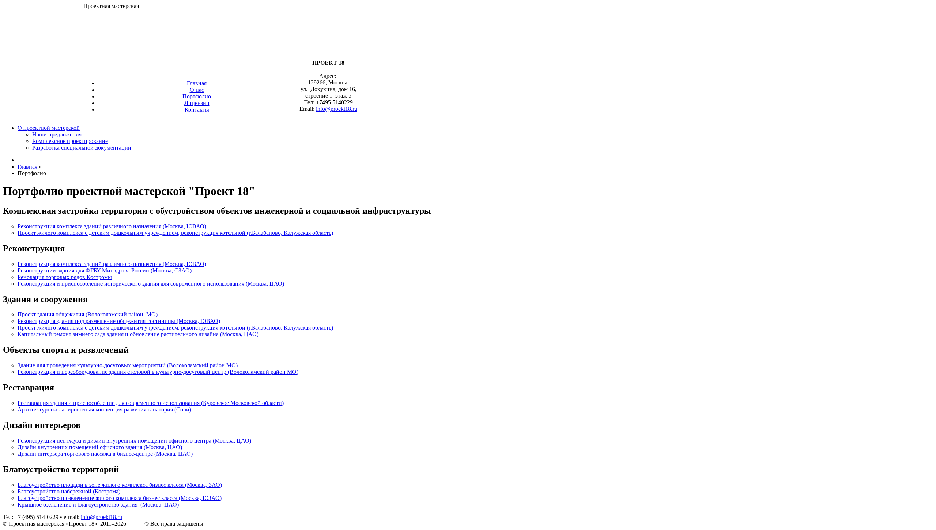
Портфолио (196, 96)
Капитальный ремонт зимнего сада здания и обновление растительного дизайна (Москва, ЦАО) (138, 334)
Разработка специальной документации (81, 147)
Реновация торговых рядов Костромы (65, 277)
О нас (197, 90)
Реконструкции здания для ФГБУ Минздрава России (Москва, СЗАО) (105, 270)
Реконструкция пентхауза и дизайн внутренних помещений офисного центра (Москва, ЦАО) (134, 440)
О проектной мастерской (49, 128)
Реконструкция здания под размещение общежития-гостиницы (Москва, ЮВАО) (119, 321)
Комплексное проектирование (70, 141)
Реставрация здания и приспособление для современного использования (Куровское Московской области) (151, 403)
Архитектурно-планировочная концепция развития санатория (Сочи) (104, 409)
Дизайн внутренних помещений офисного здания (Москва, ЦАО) (100, 447)
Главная (197, 83)
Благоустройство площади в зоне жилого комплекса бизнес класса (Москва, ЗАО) (120, 485)
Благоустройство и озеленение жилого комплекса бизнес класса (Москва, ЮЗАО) (120, 498)
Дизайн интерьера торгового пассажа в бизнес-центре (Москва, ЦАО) (105, 454)
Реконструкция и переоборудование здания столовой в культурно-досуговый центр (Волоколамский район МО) (158, 372)
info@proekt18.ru (101, 517)
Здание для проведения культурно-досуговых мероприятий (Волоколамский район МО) (128, 365)
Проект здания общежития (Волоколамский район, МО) (88, 314)
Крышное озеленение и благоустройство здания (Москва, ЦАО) (98, 504)
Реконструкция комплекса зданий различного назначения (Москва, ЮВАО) (112, 226)
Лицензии (197, 103)
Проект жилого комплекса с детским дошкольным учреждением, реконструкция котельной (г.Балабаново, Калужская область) (175, 233)
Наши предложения (57, 134)
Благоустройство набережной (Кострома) (69, 491)
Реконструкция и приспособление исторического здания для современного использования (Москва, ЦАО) (151, 284)
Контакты (197, 109)
